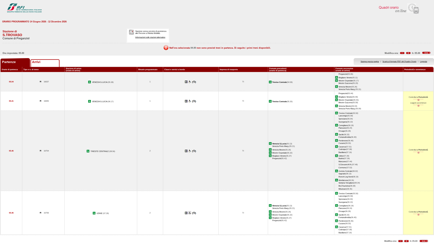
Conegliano (343, 125)
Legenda (423, 61)
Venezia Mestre (345, 87)
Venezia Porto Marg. (347, 89)
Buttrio (341, 158)
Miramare (342, 189)
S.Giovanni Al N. (345, 164)
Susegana (343, 122)
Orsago (342, 131)
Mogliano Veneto (345, 78)
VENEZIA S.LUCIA (100, 82)
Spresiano (343, 119)
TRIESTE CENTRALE (100, 151)
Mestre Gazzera (345, 83)
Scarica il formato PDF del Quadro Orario (399, 61)
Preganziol (343, 74)
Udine (341, 156)
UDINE (100, 213)
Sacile (341, 135)
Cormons (342, 168)
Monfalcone (343, 180)
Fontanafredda (345, 137)
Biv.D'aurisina (344, 186)
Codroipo (342, 149)
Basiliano (342, 152)
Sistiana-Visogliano (346, 183)
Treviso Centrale (345, 113)
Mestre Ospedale (346, 81)
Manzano (342, 161)
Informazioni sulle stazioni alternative (150, 37)
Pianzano (342, 128)
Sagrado (342, 174)
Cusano (342, 143)
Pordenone (343, 141)
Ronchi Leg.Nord (345, 177)
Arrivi (36, 62)
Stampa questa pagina (370, 61)
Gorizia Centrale (345, 171)
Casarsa (342, 147)
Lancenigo (343, 116)
